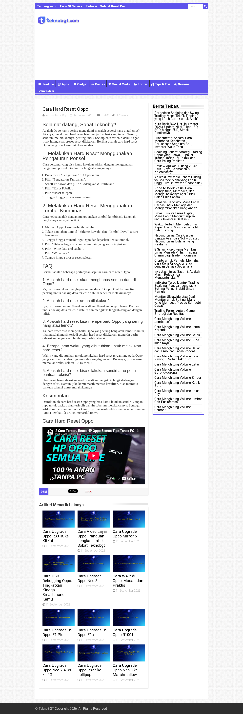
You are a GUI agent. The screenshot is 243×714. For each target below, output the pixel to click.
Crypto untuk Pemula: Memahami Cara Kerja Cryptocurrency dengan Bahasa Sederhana (178, 263)
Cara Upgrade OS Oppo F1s (92, 632)
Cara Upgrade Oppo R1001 (125, 632)
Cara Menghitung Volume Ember (177, 378)
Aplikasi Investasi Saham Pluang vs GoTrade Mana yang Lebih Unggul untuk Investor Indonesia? (178, 180)
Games (100, 84)
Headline (47, 84)
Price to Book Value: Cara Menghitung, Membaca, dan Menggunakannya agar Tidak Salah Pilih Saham (174, 192)
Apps (65, 84)
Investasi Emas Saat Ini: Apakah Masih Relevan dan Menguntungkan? (177, 274)
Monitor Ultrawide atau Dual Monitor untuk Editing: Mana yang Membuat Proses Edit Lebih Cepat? (178, 301)
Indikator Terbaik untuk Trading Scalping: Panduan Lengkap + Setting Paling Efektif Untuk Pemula (176, 287)
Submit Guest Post (113, 6)
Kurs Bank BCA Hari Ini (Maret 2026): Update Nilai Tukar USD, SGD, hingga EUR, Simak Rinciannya (176, 128)
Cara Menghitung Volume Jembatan (172, 320)
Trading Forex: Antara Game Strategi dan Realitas (174, 312)
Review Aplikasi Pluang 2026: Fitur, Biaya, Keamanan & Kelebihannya (175, 169)
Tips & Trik (162, 84)
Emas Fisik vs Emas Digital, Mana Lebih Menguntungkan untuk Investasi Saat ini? (174, 216)
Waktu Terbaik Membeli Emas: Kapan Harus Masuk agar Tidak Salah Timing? (176, 227)
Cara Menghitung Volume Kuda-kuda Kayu (177, 341)
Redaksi (91, 6)
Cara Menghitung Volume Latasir (178, 364)
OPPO (105, 115)
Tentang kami (46, 6)
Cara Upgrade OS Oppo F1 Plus (57, 632)
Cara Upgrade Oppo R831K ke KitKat (55, 536)
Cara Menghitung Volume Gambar (172, 408)
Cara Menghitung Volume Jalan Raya (177, 392)
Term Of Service (71, 6)
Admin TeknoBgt (56, 115)
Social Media (121, 84)
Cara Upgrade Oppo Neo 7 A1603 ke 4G (58, 670)
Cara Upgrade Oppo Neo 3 (89, 578)
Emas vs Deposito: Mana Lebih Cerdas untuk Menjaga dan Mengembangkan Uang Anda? (176, 205)
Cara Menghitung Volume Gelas (177, 335)
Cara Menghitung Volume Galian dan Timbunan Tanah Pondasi (177, 349)
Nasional (184, 84)
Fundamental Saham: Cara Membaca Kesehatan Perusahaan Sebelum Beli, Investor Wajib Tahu (173, 142)
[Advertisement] (121, 52)
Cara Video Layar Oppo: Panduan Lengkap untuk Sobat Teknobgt (92, 538)
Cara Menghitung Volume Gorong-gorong (172, 370)
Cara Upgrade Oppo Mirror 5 (125, 533)
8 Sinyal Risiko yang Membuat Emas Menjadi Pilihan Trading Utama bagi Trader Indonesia (176, 252)
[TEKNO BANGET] (58, 19)
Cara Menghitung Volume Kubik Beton (177, 384)
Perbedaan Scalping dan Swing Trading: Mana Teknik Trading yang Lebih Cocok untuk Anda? (176, 116)
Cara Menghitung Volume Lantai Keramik (177, 328)
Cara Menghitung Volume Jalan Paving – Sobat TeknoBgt (177, 357)
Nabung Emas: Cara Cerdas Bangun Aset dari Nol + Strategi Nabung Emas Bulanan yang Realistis (177, 239)
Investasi (47, 91)
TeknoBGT (46, 709)
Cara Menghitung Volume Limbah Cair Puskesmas (178, 400)
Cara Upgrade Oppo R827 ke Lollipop (89, 670)
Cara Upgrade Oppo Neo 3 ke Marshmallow (125, 670)
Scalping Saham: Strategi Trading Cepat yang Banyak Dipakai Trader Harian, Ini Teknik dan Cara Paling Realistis (178, 156)
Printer (143, 84)
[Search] (205, 6)
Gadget (82, 84)
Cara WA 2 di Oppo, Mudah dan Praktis (128, 581)
